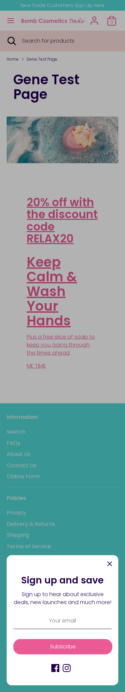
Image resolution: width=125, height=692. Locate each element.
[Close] (109, 563)
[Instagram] (67, 668)
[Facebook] (55, 668)
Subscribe (63, 646)
